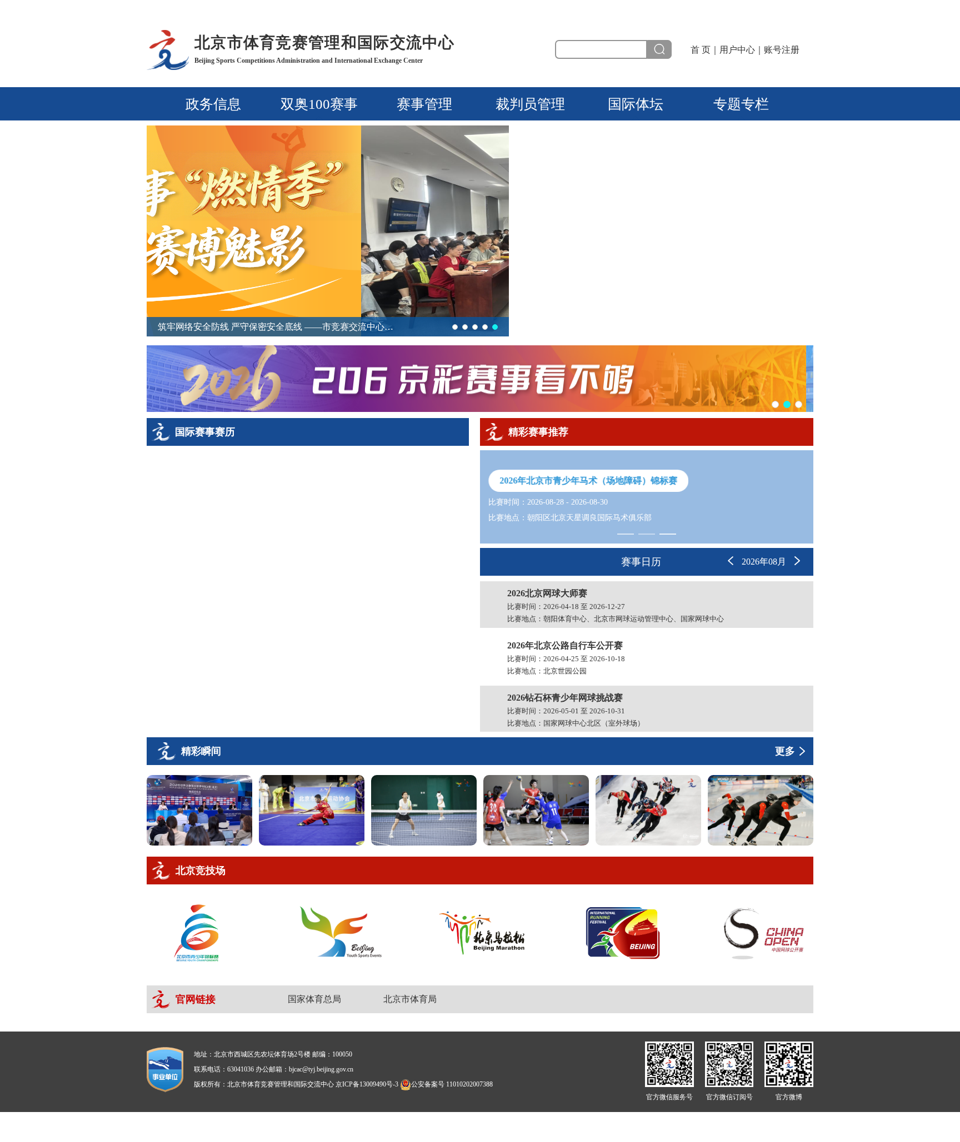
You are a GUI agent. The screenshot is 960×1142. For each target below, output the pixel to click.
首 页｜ (705, 49)
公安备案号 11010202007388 (452, 1084)
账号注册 (781, 49)
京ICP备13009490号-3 (367, 1084)
